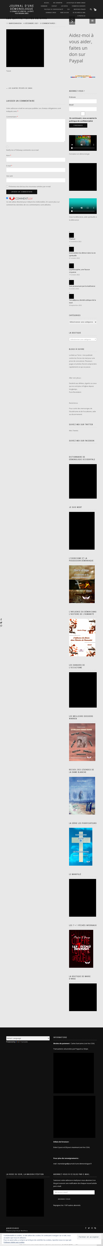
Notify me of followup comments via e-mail (22, 150)
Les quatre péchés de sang (19, 88)
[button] (72, 22)
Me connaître (57, 3)
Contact (54, 6)
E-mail (9, 166)
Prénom (72, 97)
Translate (24, 1042)
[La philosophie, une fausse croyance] (71, 265)
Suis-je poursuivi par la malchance (82, 286)
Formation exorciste (78, 6)
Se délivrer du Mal (79, 12)
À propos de (81, 16)
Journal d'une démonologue (21, 7)
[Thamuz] (71, 235)
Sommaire (44, 6)
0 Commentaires (47, 23)
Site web (9, 176)
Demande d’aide (51, 12)
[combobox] (83, 339)
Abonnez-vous (64, 1199)
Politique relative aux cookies (14, 1242)
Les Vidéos (64, 6)
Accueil (46, 3)
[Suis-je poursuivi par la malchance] (71, 282)
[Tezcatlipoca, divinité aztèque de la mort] (71, 296)
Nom (8, 155)
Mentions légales (79, 9)
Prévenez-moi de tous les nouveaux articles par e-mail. (30, 186)
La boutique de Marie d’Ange (75, 3)
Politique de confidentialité (53, 9)
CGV (68, 9)
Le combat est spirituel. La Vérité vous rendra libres (22, 12)
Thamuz (72, 239)
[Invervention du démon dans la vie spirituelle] (71, 249)
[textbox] (83, 339)
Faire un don (64, 12)
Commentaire (12, 117)
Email (71, 105)
